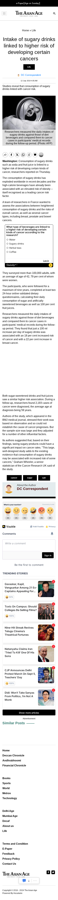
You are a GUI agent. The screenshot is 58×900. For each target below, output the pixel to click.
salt (44, 478)
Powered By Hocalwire (12, 893)
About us (8, 826)
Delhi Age (8, 811)
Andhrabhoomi (11, 760)
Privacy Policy (11, 858)
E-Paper (7, 848)
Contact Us (9, 863)
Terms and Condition (15, 843)
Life (29, 67)
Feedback (8, 853)
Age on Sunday (32, 3)
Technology (9, 798)
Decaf (6, 821)
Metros (6, 793)
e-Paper (19, 3)
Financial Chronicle (14, 765)
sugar (30, 478)
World (6, 788)
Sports (6, 783)
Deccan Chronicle (13, 755)
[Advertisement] (29, 369)
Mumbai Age (10, 816)
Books (6, 778)
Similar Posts (13, 723)
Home (6, 750)
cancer (14, 478)
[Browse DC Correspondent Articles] (9, 488)
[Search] (54, 13)
